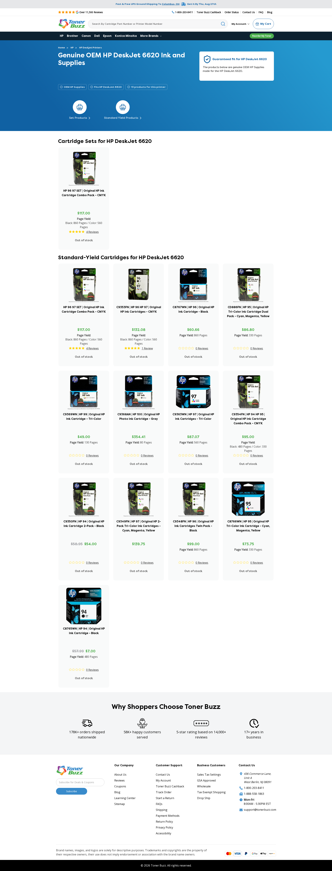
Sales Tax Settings (209, 774)
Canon (86, 36)
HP (61, 36)
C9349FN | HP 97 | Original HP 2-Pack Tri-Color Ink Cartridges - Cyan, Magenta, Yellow (138, 526)
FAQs (159, 804)
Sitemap (119, 804)
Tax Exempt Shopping (211, 792)
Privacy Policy (164, 827)
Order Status (232, 12)
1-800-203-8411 (254, 788)
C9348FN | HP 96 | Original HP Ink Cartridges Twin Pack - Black (193, 526)
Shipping (161, 810)
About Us (120, 774)
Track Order (164, 792)
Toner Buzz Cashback (209, 12)
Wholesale (204, 786)
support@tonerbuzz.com (260, 810)
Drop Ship (203, 798)
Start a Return (165, 798)
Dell (97, 36)
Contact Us (248, 12)
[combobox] (158, 24)
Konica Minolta (126, 36)
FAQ (261, 12)
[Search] (223, 24)
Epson (107, 36)
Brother (72, 36)
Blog (269, 12)
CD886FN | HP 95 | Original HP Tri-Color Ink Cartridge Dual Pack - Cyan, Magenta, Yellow (248, 311)
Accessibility (163, 833)
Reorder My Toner (261, 35)
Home (61, 47)
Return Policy (164, 821)
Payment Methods (167, 816)
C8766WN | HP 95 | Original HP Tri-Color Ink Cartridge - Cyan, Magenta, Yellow (248, 526)
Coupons (120, 786)
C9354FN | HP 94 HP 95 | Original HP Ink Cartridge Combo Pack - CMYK (248, 419)
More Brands (149, 36)
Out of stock (84, 240)
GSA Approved (206, 780)
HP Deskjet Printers (90, 47)
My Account (239, 23)
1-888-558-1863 (254, 794)
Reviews (119, 780)
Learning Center (125, 798)
